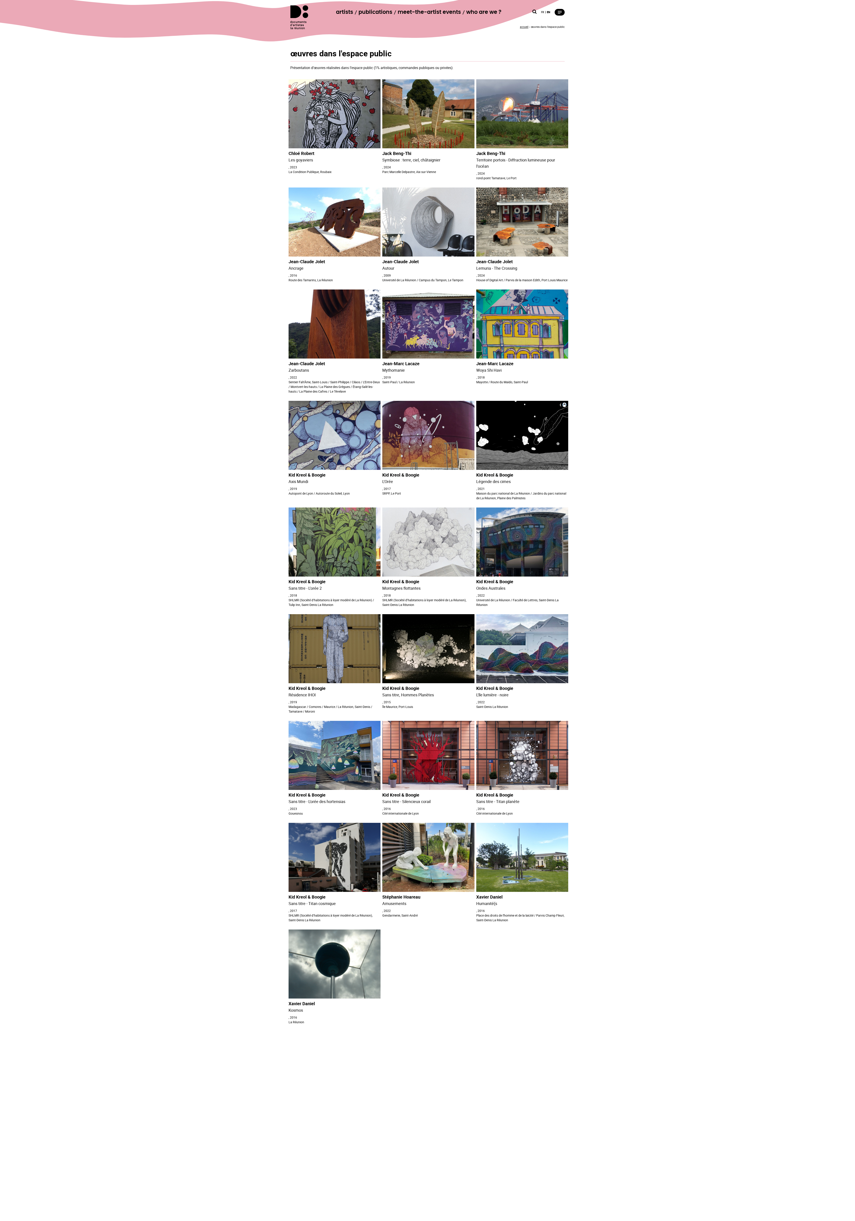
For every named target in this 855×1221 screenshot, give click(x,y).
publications (375, 12)
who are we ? (483, 12)
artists (344, 12)
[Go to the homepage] (299, 17)
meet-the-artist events (429, 12)
